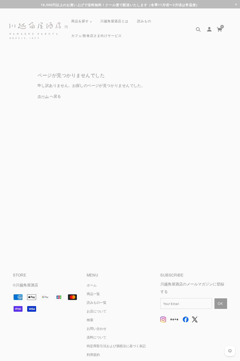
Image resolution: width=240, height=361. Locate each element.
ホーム (43, 96)
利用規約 (93, 354)
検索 (90, 319)
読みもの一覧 (96, 302)
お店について (96, 310)
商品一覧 (93, 293)
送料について (96, 336)
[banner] (38, 30)
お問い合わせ (96, 328)
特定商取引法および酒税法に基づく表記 (116, 345)
